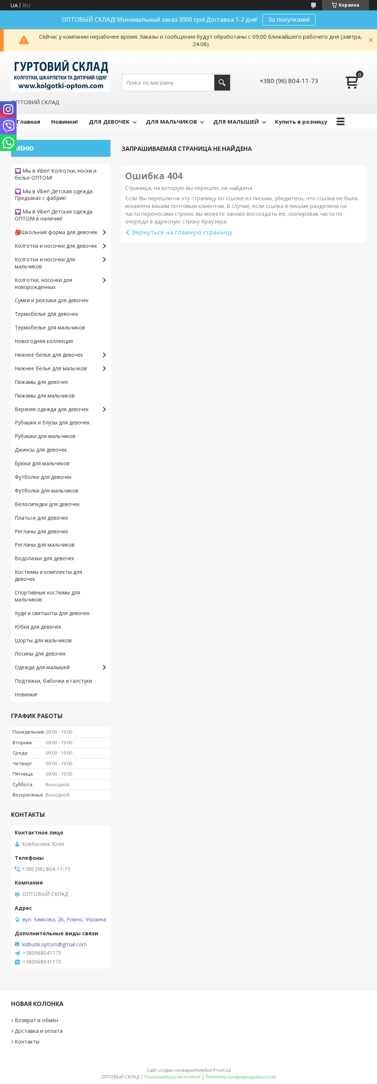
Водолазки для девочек (44, 558)
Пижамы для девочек (41, 381)
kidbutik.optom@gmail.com (54, 944)
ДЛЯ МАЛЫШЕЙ (236, 121)
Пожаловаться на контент (172, 1077)
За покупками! (289, 19)
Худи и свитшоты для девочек (52, 613)
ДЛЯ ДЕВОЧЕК (109, 121)
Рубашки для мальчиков (45, 435)
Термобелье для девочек (46, 313)
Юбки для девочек (38, 626)
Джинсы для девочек (41, 449)
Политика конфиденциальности (240, 1077)
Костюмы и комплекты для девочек (48, 575)
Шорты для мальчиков (43, 640)
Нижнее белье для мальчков (51, 368)
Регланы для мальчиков (45, 544)
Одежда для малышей (42, 667)
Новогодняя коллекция (44, 341)
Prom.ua (222, 1070)
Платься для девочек (41, 517)
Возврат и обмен (36, 1020)
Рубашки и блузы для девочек (52, 422)
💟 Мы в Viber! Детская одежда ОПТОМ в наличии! (53, 215)
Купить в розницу (301, 121)
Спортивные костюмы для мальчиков (47, 596)
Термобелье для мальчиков (50, 327)
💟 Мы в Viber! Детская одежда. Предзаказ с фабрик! (54, 195)
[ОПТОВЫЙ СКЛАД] (60, 74)
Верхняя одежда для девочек (52, 409)
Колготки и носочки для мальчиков (45, 263)
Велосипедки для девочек (47, 504)
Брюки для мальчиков (42, 463)
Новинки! (64, 121)
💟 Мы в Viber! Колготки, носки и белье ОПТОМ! (55, 174)
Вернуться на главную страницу (182, 232)
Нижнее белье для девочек (49, 354)
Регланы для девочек (41, 531)
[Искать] (222, 83)
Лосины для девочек (40, 653)
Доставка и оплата (39, 1030)
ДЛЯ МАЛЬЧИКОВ (171, 121)
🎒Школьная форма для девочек (56, 232)
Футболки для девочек (43, 476)
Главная (28, 121)
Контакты (27, 1041)
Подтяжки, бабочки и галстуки (53, 680)
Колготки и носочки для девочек (56, 245)
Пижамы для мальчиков (45, 395)
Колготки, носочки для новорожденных (43, 283)
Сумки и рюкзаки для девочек (52, 300)
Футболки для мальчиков (46, 490)
